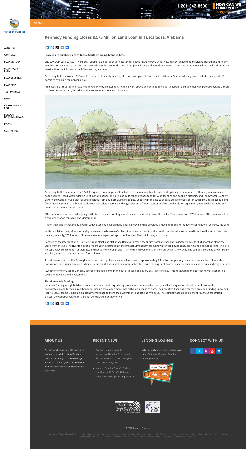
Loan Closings (13, 77)
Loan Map (10, 84)
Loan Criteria (12, 61)
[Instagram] (206, 351)
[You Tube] (212, 351)
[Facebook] (193, 351)
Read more (50, 370)
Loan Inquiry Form (12, 70)
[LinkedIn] (219, 351)
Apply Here (224, 11)
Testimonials (12, 91)
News (7, 98)
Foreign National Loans (14, 116)
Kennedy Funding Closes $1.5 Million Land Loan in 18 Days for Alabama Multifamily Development (113, 372)
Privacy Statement (66, 434)
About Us (9, 48)
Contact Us (11, 130)
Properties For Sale (13, 106)
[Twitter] (199, 351)
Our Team (9, 54)
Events (8, 124)
